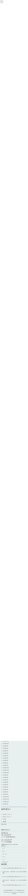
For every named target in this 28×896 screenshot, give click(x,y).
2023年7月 (5, 779)
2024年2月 (5, 763)
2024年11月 (6, 741)
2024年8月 (5, 748)
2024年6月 (5, 753)
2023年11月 (6, 770)
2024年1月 (5, 765)
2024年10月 (6, 743)
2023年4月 (5, 787)
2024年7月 (5, 750)
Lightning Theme (16, 892)
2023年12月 (6, 767)
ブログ (3, 851)
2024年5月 (5, 755)
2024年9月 (5, 746)
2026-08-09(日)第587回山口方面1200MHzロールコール (14, 885)
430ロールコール (7, 816)
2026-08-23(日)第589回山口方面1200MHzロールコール (14, 868)
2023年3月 (5, 789)
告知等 (4, 821)
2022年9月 (5, 804)
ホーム (3, 848)
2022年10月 (6, 801)
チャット (4, 856)
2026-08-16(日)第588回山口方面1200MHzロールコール (14, 876)
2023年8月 (5, 777)
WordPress (10, 892)
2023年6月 (5, 782)
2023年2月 (5, 792)
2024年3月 (5, 760)
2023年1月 (5, 794)
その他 (4, 819)
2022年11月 (6, 799)
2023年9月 (5, 775)
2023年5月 (5, 784)
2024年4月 (5, 758)
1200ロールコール (7, 814)
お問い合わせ (4, 824)
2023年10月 (6, 772)
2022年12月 (6, 796)
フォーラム (4, 854)
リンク (3, 859)
